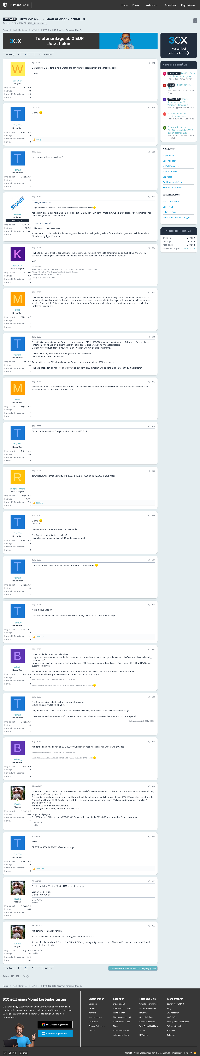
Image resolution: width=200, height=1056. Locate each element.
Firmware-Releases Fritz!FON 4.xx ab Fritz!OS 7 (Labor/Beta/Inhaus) (180, 130)
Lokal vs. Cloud (170, 212)
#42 (153, 107)
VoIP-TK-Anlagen (171, 166)
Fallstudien (93, 1021)
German (24, 1052)
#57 (153, 786)
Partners (92, 1013)
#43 (153, 152)
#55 (153, 697)
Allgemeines (168, 155)
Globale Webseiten (97, 1026)
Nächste (47, 54)
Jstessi (7, 23)
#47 (153, 337)
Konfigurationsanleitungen (178, 1021)
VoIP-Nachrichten (171, 201)
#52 (153, 560)
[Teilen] (149, 63)
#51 (153, 515)
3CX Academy (173, 1013)
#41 (153, 63)
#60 (153, 925)
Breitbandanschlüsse (172, 182)
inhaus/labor (40, 23)
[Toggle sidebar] (195, 20)
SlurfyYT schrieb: (41, 202)
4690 (30, 23)
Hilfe (186, 1052)
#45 (153, 247)
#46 (153, 292)
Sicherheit (171, 1030)
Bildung (116, 1026)
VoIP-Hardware (170, 171)
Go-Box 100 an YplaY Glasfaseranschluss (177, 115)
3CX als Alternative (175, 1026)
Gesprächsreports (147, 1021)
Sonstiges (167, 176)
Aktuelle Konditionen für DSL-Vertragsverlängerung (178, 102)
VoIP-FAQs (168, 206)
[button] (140, 5)
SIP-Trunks (143, 1035)
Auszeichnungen (95, 1017)
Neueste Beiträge (175, 64)
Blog (169, 1008)
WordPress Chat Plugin (148, 1026)
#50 (153, 471)
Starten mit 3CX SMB (175, 1004)
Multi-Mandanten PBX (122, 1017)
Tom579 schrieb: (41, 223)
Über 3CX (93, 1004)
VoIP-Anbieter (169, 160)
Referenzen (172, 1035)
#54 (153, 649)
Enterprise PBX (119, 1004)
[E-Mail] (22, 976)
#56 (153, 741)
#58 (153, 836)
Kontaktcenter (119, 1013)
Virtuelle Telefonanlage (148, 1004)
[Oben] (191, 1053)
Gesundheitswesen (121, 1030)
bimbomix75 (189, 248)
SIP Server (143, 1013)
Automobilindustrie (121, 1035)
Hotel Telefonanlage (121, 1021)
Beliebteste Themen (172, 187)
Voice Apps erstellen (147, 1008)
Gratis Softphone (146, 1017)
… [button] (36, 54)
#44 (153, 196)
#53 (153, 604)
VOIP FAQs (171, 1017)
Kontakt (92, 1030)
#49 (153, 426)
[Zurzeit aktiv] (17, 799)
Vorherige (10, 54)
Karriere (92, 1008)
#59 (153, 881)
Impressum (177, 1052)
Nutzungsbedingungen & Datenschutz (152, 1052)
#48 (153, 381)
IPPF (13, 1052)
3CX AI (142, 1030)
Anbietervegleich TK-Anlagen (176, 217)
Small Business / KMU (122, 1008)
